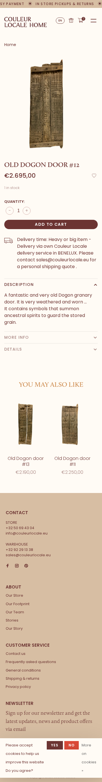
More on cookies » (89, 757)
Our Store (14, 595)
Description (19, 284)
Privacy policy (18, 686)
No (72, 745)
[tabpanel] (51, 104)
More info (16, 337)
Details (13, 349)
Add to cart (51, 224)
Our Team (15, 612)
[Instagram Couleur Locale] (17, 566)
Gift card (71, 20)
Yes (55, 745)
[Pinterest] (26, 566)
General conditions (23, 670)
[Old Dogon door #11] (72, 424)
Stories (12, 620)
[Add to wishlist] (94, 176)
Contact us (16, 653)
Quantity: (14, 201)
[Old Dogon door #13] (25, 424)
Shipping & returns (22, 678)
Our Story (14, 628)
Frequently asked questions (31, 661)
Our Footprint (17, 603)
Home (10, 44)
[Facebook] (7, 566)
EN (60, 20)
